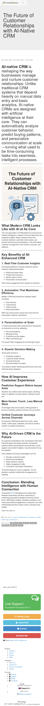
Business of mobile (35, 517)
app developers (17, 523)
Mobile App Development (9, 520)
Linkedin (13, 674)
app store (26, 523)
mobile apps (13, 525)
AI (2, 326)
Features (12, 651)
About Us (12, 662)
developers (33, 523)
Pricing (11, 655)
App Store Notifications (20, 517)
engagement (5, 525)
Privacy (11, 669)
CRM (13, 493)
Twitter (13, 678)
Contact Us (13, 665)
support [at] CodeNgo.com (18, 640)
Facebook (14, 681)
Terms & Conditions (15, 667)
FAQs (11, 657)
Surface (21, 525)
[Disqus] (22, 557)
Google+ (14, 676)
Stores (11, 653)
